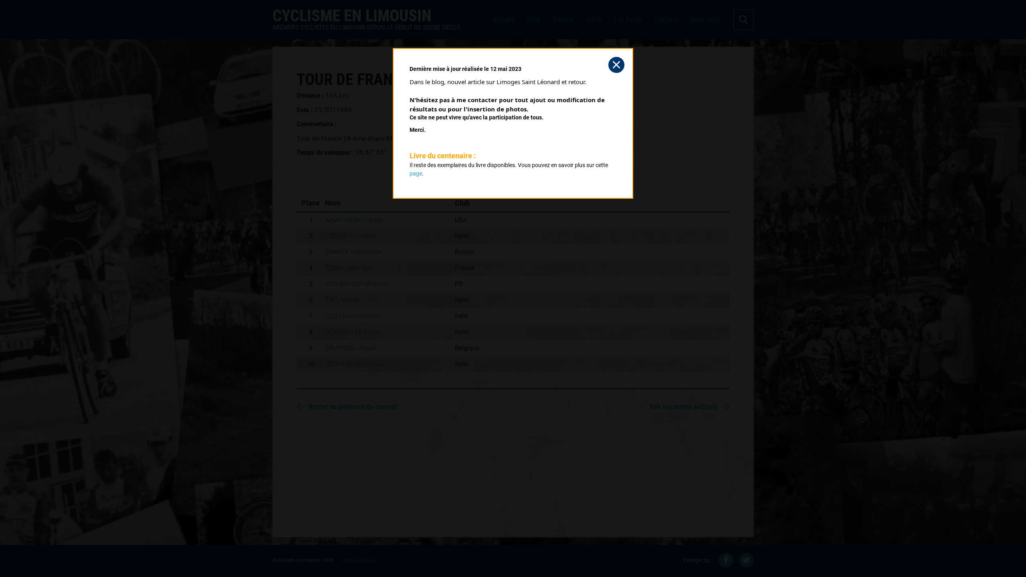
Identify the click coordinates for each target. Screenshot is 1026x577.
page (416, 173)
